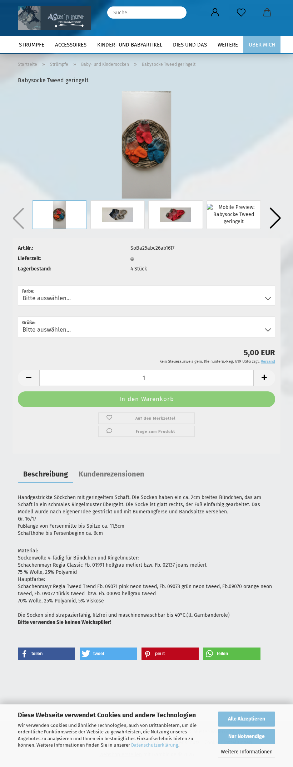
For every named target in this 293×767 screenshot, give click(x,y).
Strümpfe (31, 44)
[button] (215, 12)
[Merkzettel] (241, 12)
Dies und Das (190, 44)
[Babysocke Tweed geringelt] (146, 145)
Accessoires (70, 44)
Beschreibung (45, 474)
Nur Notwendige (246, 736)
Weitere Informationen (247, 752)
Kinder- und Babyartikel (129, 44)
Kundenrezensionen (111, 474)
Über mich (262, 44)
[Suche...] (178, 12)
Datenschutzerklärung (154, 745)
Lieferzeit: (29, 258)
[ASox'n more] (57, 18)
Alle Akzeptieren (246, 719)
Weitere (228, 44)
